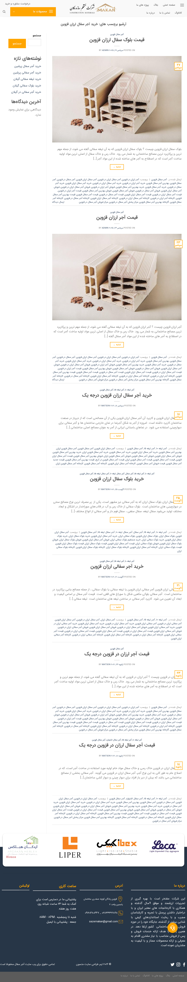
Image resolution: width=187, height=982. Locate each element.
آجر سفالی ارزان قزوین (146, 623)
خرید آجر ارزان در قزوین (134, 183)
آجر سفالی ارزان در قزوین (170, 623)
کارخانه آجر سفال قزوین (96, 463)
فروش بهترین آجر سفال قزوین (97, 191)
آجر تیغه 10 (129, 389)
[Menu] (182, 5)
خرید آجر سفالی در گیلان (26, 92)
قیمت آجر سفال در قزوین (111, 194)
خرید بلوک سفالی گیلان (27, 85)
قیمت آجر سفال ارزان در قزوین (167, 194)
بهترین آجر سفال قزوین (157, 183)
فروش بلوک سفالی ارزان (147, 543)
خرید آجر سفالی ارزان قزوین (117, 566)
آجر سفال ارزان (108, 620)
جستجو (37, 36)
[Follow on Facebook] (184, 965)
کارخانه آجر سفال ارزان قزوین (104, 198)
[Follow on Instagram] (178, 965)
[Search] (4, 11)
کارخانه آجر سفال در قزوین (76, 198)
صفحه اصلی (169, 5)
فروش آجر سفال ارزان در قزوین (75, 187)
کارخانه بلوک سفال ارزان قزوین (90, 547)
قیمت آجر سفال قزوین (87, 194)
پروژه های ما (142, 5)
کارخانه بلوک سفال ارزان (117, 547)
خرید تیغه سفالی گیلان (27, 79)
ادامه (117, 167)
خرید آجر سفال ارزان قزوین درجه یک (117, 395)
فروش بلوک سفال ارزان (70, 540)
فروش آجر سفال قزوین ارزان (117, 456)
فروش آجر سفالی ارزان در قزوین (73, 627)
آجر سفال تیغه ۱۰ (117, 473)
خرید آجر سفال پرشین (27, 66)
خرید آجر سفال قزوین (155, 187)
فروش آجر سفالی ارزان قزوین (168, 631)
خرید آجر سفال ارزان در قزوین (107, 183)
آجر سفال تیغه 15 (101, 473)
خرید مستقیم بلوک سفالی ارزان (125, 540)
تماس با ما (164, 13)
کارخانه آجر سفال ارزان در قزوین (134, 198)
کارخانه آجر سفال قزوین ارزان (69, 463)
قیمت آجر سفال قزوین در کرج (110, 460)
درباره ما (150, 13)
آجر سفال (129, 473)
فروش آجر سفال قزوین (123, 191)
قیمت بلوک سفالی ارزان (170, 547)
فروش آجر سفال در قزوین (148, 191)
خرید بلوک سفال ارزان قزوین (117, 478)
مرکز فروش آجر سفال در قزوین (93, 202)
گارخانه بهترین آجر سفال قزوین (154, 202)
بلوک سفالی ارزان (127, 536)
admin (105, 50)
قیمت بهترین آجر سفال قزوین (80, 460)
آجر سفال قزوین (117, 34)
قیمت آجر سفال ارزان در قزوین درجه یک (117, 745)
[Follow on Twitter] (172, 965)
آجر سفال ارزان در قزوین (109, 179)
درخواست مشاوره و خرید (17, 4)
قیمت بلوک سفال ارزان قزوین (116, 39)
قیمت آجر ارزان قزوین (117, 217)
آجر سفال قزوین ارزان (66, 448)
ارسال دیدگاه (58, 202)
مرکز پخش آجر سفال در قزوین (123, 202)
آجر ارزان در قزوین (130, 179)
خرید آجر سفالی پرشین (27, 72)
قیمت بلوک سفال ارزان (96, 543)
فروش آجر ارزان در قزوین (103, 187)
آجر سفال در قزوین (66, 179)
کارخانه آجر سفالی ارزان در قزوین (87, 635)
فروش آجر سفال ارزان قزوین (168, 456)
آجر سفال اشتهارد (113, 740)
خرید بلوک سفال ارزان (79, 536)
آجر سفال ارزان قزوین (86, 179)
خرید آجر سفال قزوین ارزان (95, 452)
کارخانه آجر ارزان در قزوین (163, 198)
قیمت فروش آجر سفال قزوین (151, 463)
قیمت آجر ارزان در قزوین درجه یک (116, 654)
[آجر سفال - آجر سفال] (93, 8)
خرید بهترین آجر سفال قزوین (130, 187)
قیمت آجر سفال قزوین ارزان (138, 460)
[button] (172, 928)
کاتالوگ (178, 13)
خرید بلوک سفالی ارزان (153, 540)
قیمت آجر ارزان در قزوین (69, 191)
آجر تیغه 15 (119, 389)
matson (105, 405)
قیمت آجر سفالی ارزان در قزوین (80, 631)
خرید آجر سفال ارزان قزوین (78, 183)
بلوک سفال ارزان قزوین (147, 536)
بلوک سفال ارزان (167, 536)
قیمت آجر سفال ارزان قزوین (138, 194)
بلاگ (156, 5)
